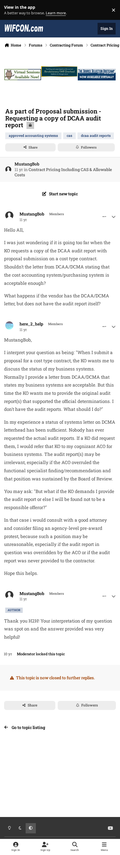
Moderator (26, 653)
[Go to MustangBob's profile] (8, 169)
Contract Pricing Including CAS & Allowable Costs (63, 172)
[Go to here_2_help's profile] (9, 325)
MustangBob (27, 164)
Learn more (11, 10)
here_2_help (31, 324)
